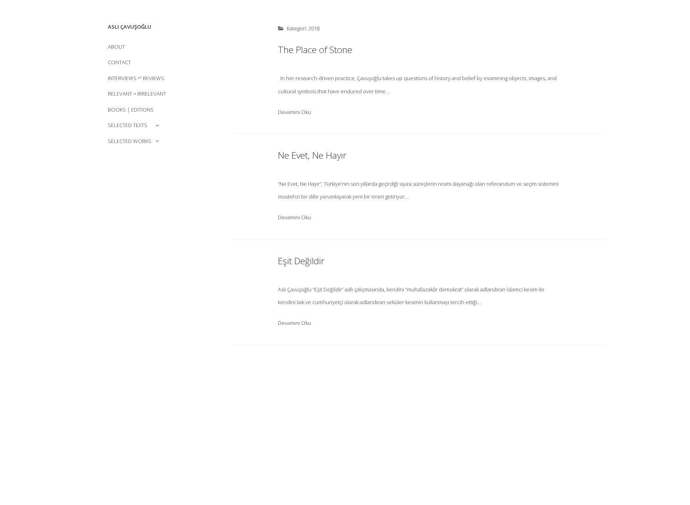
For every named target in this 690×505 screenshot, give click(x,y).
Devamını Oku (294, 112)
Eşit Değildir (301, 261)
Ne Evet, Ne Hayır (312, 155)
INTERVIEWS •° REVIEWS (136, 78)
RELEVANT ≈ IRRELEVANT (137, 93)
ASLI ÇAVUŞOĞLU (129, 26)
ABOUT (116, 46)
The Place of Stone (315, 49)
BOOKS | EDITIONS (131, 109)
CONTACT (119, 62)
